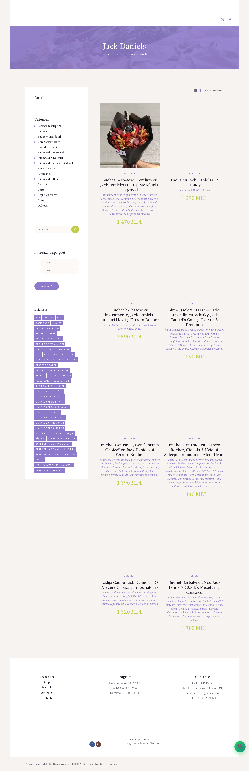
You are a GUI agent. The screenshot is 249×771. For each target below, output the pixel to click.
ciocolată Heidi (186, 471)
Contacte (46, 698)
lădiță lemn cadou (130, 600)
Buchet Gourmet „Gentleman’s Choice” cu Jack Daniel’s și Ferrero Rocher (130, 450)
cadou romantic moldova (53, 349)
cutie (69, 354)
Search (75, 229)
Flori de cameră (47, 147)
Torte (41, 190)
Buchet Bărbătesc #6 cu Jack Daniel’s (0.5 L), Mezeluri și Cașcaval (194, 587)
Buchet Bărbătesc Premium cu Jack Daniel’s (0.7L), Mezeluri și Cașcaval (130, 185)
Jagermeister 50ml (210, 479)
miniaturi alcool (180, 486)
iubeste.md (143, 206)
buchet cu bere (46, 333)
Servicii (46, 687)
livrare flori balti (48, 412)
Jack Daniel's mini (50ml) (134, 471)
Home (106, 54)
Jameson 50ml (187, 482)
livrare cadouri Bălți (201, 345)
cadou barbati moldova (202, 330)
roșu (70, 433)
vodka (214, 486)
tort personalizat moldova (54, 465)
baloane (48, 318)
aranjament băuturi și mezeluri (120, 195)
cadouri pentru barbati (205, 334)
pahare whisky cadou (125, 604)
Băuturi (42, 200)
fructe (40, 375)
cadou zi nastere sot (114, 206)
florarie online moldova (52, 370)
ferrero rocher (184, 341)
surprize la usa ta (200, 486)
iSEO (73, 764)
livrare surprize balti (180, 616)
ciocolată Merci (205, 471)
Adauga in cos (133, 151)
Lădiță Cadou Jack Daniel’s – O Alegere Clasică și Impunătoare (129, 585)
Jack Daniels (195, 190)
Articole (46, 693)
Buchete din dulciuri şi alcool (55, 163)
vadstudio (46, 764)
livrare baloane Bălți (50, 396)
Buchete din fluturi (49, 179)
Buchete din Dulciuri (50, 158)
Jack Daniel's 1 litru (139, 596)
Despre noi (46, 677)
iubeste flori (61, 381)
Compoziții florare (49, 142)
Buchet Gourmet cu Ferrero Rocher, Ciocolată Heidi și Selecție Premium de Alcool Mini (194, 450)
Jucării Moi (44, 174)
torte (39, 459)
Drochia (58, 360)
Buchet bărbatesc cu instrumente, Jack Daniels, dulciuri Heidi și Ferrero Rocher (129, 315)
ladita (206, 190)
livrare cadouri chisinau (125, 210)
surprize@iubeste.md (207, 693)
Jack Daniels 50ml (187, 479)
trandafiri (42, 470)
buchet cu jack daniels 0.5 (192, 605)
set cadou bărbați (148, 604)
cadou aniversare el (123, 592)
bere (60, 318)
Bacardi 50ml (174, 460)
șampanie (58, 470)
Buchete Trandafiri (49, 136)
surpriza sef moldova (139, 214)
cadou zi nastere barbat (194, 609)
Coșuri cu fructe (47, 195)
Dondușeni (42, 360)
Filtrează (47, 286)
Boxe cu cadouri (47, 168)
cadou (182, 190)
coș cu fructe (53, 354)
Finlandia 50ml (185, 475)
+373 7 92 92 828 (205, 698)
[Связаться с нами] (240, 746)
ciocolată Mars (177, 337)
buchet (144, 195)
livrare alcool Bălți (49, 391)
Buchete (43, 131)
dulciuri (71, 360)
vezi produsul (133, 140)
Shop (119, 54)
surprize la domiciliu (146, 475)
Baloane (43, 184)
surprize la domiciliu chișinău (206, 349)
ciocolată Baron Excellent (126, 467)
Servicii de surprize (49, 126)
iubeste (132, 206)
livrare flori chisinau (50, 417)
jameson (173, 482)
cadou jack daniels (147, 202)
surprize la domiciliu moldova (56, 454)
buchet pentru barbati (127, 463)
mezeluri (120, 214)
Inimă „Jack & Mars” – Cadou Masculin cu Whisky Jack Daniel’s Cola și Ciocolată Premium (194, 317)
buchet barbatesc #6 (190, 601)
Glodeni (53, 375)
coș (38, 354)
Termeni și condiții (138, 739)
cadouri (186, 334)
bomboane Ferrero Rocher (114, 460)
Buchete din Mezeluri (51, 152)
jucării (60, 386)
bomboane (42, 323)
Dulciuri (43, 205)
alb (38, 318)
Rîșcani (40, 438)
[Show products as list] (200, 90)
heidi (198, 475)
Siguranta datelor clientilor (143, 743)
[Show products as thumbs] (195, 90)
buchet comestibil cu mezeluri (129, 199)
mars (185, 349)
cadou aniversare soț (176, 330)
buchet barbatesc (113, 325)
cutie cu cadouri (196, 337)
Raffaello (57, 433)
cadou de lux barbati (123, 202)
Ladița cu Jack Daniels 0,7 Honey (194, 182)
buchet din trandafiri (50, 344)
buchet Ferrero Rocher (191, 467)
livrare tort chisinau (50, 428)
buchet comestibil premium (194, 463)
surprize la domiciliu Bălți (53, 444)
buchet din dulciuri (136, 325)
